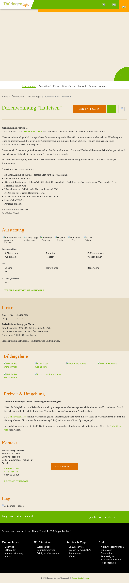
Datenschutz (107, 553)
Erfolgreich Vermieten (47, 553)
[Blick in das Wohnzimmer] (48, 41)
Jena (6, 429)
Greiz (112, 426)
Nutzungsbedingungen (112, 547)
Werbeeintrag (43, 547)
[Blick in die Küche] (113, 63)
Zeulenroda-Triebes (33, 131)
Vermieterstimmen (45, 550)
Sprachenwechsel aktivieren (103, 517)
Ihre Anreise (74, 553)
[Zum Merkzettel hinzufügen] (123, 109)
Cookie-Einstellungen (80, 578)
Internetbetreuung (13, 553)
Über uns (9, 547)
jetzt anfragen (89, 109)
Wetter (71, 556)
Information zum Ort (16, 481)
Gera (118, 426)
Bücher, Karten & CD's (79, 550)
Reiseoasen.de (108, 563)
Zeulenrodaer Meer (17, 416)
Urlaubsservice (76, 547)
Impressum (106, 550)
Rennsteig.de (107, 556)
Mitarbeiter (10, 550)
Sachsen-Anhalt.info (110, 559)
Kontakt (8, 556)
